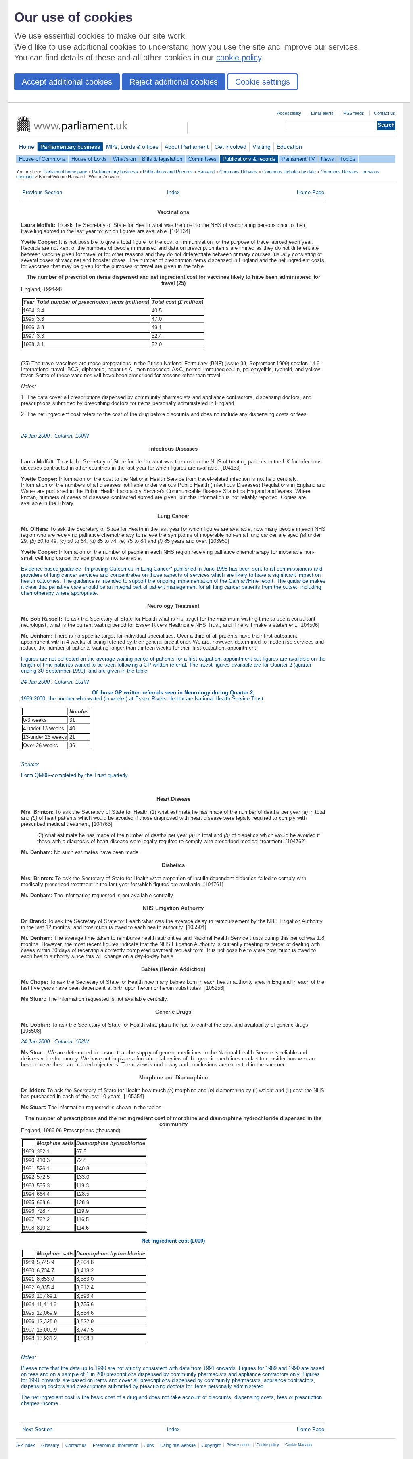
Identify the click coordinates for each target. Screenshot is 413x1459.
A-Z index (25, 1445)
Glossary (50, 1445)
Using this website (178, 1445)
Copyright (211, 1445)
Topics (347, 159)
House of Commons (42, 159)
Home (26, 146)
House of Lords (89, 159)
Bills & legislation (162, 159)
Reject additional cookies (173, 81)
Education (289, 146)
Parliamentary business (70, 146)
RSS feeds (353, 113)
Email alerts (322, 113)
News (327, 159)
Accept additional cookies (67, 81)
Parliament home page (65, 171)
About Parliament (187, 146)
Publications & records (249, 159)
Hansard (206, 171)
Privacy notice (238, 1445)
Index (173, 192)
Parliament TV (298, 159)
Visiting (261, 146)
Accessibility (289, 113)
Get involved (230, 146)
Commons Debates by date (289, 171)
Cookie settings (262, 81)
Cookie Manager (299, 1445)
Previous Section (42, 192)
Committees (202, 159)
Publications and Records (168, 171)
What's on (124, 159)
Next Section (37, 1429)
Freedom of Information (115, 1445)
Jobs (149, 1445)
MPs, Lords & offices (132, 146)
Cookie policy (268, 1445)
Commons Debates (238, 171)
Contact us (384, 113)
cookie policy (238, 57)
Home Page (310, 192)
